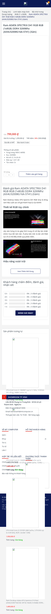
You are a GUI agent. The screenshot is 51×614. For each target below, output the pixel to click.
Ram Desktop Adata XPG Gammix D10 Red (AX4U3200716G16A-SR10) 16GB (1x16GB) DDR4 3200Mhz (24, 602)
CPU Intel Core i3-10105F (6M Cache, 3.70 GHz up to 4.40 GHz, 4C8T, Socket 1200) (25, 531)
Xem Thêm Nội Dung (26, 271)
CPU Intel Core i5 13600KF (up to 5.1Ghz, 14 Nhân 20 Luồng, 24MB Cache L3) (25, 391)
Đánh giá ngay (25, 313)
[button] (3, 3)
